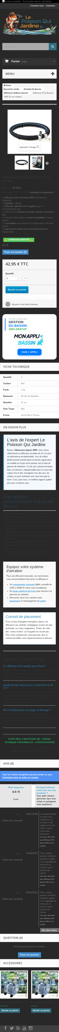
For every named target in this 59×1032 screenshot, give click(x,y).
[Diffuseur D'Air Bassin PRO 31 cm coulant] (22, 163)
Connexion (50, 6)
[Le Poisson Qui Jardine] (29, 23)
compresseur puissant (23, 584)
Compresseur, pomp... (42, 1002)
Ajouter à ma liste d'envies (24, 304)
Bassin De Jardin (11, 89)
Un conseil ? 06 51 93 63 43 (15, 192)
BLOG (15, 751)
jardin (43, 601)
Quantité (10, 273)
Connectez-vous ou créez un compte (21, 777)
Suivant (47, 163)
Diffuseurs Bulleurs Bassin (16, 93)
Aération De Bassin (32, 89)
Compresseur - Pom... (11, 1002)
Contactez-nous (37, 6)
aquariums (15, 601)
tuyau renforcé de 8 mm (24, 591)
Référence (7, 188)
